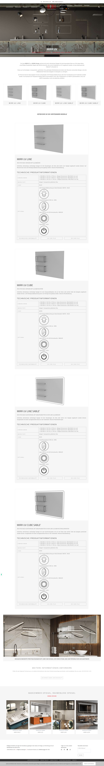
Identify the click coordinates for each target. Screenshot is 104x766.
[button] (99, 7)
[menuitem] (67, 8)
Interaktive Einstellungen (66, 5)
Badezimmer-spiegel (41, 52)
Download (86, 5)
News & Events (78, 5)
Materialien (18, 7)
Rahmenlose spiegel (62, 52)
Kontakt (62, 9)
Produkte (25, 7)
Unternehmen (9, 7)
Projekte (41, 7)
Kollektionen (34, 7)
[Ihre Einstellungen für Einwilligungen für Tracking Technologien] (1, 574)
